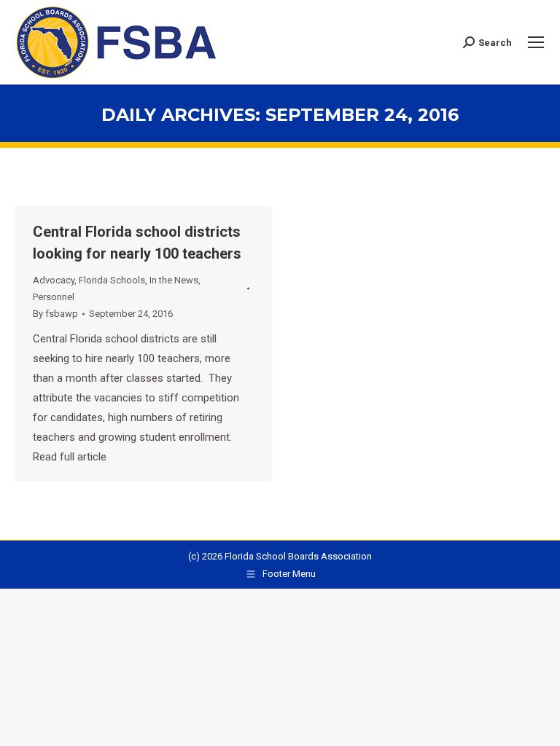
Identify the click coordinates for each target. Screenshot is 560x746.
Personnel (53, 296)
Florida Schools (112, 280)
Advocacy (53, 280)
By (55, 313)
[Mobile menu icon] (535, 42)
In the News (173, 280)
